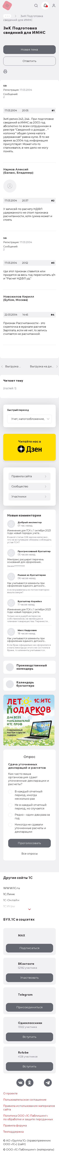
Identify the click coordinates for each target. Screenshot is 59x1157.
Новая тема (29, 49)
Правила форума (15, 1125)
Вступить (29, 1036)
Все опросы (29, 853)
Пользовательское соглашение (24, 1099)
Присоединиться (29, 1007)
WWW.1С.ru (11, 888)
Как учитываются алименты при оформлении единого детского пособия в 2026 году (26, 586)
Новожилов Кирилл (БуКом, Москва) (18, 298)
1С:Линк (9, 894)
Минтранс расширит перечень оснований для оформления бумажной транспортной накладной (28, 562)
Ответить (29, 61)
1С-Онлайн (11, 900)
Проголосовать (29, 843)
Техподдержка (13, 1131)
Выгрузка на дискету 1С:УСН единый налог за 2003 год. (44, 366)
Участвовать (29, 977)
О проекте (10, 1093)
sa (5, 85)
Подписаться (30, 948)
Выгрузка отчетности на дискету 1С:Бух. (13, 366)
